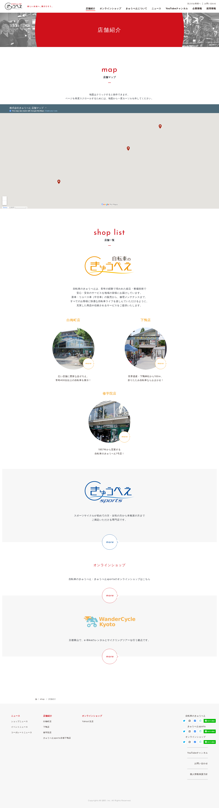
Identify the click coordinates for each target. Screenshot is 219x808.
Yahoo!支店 (88, 721)
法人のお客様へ (194, 3)
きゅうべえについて (136, 8)
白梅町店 (47, 721)
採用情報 (211, 8)
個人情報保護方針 (199, 774)
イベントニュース (19, 727)
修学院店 (47, 732)
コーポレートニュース (21, 732)
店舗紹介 (90, 8)
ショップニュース (19, 721)
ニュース (156, 8)
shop (42, 699)
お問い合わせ (210, 3)
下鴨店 (46, 727)
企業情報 (197, 8)
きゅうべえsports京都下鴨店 (57, 738)
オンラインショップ (110, 8)
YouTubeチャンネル (177, 8)
